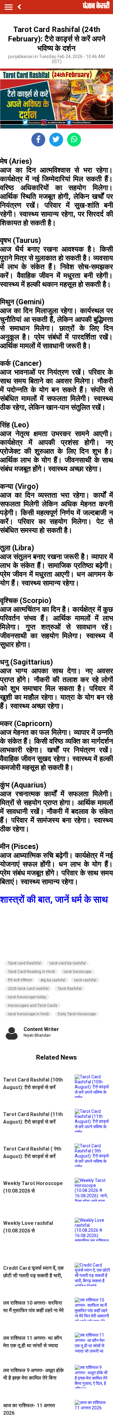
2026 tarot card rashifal (28, 988)
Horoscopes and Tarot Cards (32, 1005)
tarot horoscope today (27, 997)
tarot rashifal (85, 980)
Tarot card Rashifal (24, 963)
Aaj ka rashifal (52, 980)
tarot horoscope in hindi (28, 1014)
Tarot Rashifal (69, 988)
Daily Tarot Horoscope (77, 1014)
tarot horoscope (77, 971)
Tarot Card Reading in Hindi (31, 971)
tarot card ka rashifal (68, 963)
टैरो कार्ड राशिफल (20, 980)
